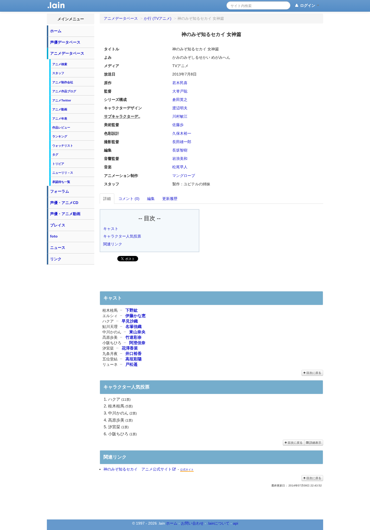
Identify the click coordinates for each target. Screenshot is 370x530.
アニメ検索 (59, 64)
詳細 (107, 198)
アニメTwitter (61, 100)
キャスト (110, 228)
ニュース (57, 247)
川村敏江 (179, 116)
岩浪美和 (179, 158)
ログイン (307, 5)
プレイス (57, 225)
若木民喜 (179, 83)
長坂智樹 (179, 150)
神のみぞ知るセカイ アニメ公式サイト (137, 469)
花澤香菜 (130, 348)
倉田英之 (179, 99)
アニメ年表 (59, 118)
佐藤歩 (178, 125)
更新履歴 (169, 198)
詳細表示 (315, 442)
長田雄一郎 (181, 142)
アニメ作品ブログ (64, 91)
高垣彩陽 (133, 359)
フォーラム (59, 191)
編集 (151, 198)
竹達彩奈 (133, 337)
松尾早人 (179, 167)
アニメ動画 (59, 109)
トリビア (58, 163)
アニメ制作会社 (62, 82)
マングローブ (183, 175)
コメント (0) (128, 198)
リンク (55, 259)
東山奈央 (137, 332)
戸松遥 (131, 364)
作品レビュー (61, 127)
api (235, 523)
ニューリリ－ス (62, 172)
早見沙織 (130, 321)
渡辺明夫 (179, 108)
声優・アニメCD (64, 202)
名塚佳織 (133, 326)
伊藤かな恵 (135, 315)
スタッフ (58, 73)
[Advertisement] (70, 348)
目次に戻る (313, 372)
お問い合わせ (192, 523)
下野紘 (131, 310)
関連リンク (112, 244)
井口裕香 (133, 353)
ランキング (59, 136)
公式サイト (187, 469)
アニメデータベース (67, 53)
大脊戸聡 (180, 91)
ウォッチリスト (62, 145)
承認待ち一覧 (61, 181)
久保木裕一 (181, 133)
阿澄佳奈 (137, 342)
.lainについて (218, 523)
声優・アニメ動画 (65, 214)
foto (54, 236)
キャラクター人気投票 (122, 236)
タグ (55, 154)
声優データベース (65, 42)
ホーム (55, 31)
